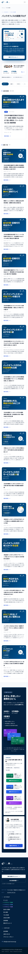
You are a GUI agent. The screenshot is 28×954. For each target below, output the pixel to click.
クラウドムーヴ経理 (8, 902)
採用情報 (4, 920)
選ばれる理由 (5, 909)
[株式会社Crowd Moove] (6, 2)
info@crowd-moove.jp (10, 941)
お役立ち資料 (5, 917)
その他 (19, 84)
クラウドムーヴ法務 (8, 906)
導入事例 (4, 912)
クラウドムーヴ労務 (8, 904)
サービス (4, 900)
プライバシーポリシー (7, 937)
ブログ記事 (5, 915)
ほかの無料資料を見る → (18, 77)
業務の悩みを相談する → (7, 77)
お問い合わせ (5, 934)
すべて (5, 84)
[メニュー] (24, 2)
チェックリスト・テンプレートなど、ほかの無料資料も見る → (14, 812)
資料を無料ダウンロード (14, 876)
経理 (12, 84)
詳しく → (23, 72)
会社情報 (4, 931)
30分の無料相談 (13, 880)
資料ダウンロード (6, 923)
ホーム (3, 7)
